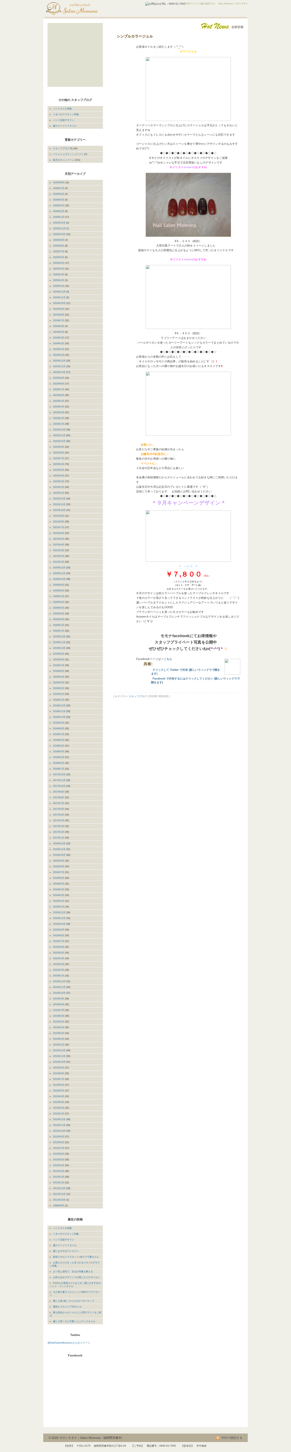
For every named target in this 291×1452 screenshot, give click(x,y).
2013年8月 (58, 1073)
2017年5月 (58, 814)
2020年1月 (58, 630)
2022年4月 (58, 475)
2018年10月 (59, 717)
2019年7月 (58, 665)
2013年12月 (59, 1050)
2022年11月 (59, 435)
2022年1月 (58, 493)
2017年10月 (59, 786)
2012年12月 (59, 1119)
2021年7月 (58, 527)
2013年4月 (58, 1096)
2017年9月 (58, 791)
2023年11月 (59, 366)
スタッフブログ (138, 696)
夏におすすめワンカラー (66, 1251)
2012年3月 (58, 1171)
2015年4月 (58, 958)
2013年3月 (58, 1102)
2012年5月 (58, 1159)
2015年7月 (58, 941)
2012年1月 (58, 1182)
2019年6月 (58, 671)
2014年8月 (58, 1004)
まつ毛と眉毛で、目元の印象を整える (73, 1271)
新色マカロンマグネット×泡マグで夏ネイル (76, 1257)
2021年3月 (58, 550)
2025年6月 (58, 257)
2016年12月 (59, 843)
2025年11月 (59, 228)
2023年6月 (58, 395)
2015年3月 (58, 964)
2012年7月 (58, 1148)
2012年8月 (58, 1142)
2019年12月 (59, 636)
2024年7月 (58, 320)
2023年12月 (59, 360)
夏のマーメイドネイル (64, 126)
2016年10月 (59, 855)
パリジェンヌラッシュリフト (68, 154)
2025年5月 (58, 263)
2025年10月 (59, 234)
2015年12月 (59, 912)
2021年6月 (58, 533)
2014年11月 (59, 987)
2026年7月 (58, 188)
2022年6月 (58, 464)
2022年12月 (59, 429)
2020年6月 (58, 602)
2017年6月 (58, 809)
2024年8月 (58, 314)
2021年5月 (58, 539)
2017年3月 (58, 826)
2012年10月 (59, 1130)
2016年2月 (58, 901)
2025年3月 (58, 274)
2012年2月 (58, 1176)
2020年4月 (58, 613)
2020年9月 (58, 584)
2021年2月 (58, 556)
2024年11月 (59, 297)
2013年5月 (58, 1090)
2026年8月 (58, 182)
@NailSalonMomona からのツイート (69, 1342)
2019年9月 (58, 653)
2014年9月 (58, 998)
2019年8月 (58, 659)
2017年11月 (59, 780)
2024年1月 (58, 355)
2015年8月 (58, 935)
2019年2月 (58, 694)
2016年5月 (58, 883)
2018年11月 (59, 711)
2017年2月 (58, 832)
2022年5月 (58, 470)
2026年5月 (58, 199)
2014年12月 (59, 981)
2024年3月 (58, 343)
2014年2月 (58, 1039)
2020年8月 (58, 590)
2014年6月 (58, 1016)
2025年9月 (58, 240)
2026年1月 (58, 217)
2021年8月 (58, 521)
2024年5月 (58, 332)
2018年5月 (58, 745)
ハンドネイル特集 (62, 108)
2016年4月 (58, 889)
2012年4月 (58, 1165)
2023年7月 (58, 389)
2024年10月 (59, 303)
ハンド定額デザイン (63, 120)
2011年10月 (59, 1199)
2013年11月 (59, 1056)
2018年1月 (58, 768)
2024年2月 (58, 349)
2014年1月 (58, 1044)
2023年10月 (59, 372)
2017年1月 (58, 837)
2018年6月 (58, 740)
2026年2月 (58, 211)
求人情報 (71, 78)
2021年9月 (58, 516)
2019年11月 (59, 642)
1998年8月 (58, 1205)
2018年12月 (59, 705)
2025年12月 (59, 222)
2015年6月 (58, 947)
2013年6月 (58, 1085)
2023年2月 (58, 418)
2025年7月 (58, 251)
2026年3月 (58, 205)
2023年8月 (58, 383)
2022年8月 (58, 452)
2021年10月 (59, 510)
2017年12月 (59, 774)
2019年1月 (58, 699)
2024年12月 (59, 291)
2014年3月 (58, 1033)
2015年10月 (59, 924)
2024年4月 (58, 337)
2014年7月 (58, 1010)
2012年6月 (58, 1153)
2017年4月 (58, 820)
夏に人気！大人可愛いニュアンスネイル (74, 1321)
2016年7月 (58, 872)
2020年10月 (59, 579)
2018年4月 (58, 751)
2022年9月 (58, 447)
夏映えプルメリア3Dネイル (67, 1306)
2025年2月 (58, 280)
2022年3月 (58, 481)
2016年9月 (58, 860)
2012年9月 (58, 1136)
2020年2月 (58, 625)
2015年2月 (58, 970)
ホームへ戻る (71, 28)
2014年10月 (59, 993)
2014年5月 (58, 1021)
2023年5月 (58, 401)
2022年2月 (58, 487)
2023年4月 (58, 406)
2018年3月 (58, 757)
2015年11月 (59, 918)
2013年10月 (59, 1062)
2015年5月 (58, 952)
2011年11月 (59, 1194)
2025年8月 (58, 245)
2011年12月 (59, 1188)
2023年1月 (58, 424)
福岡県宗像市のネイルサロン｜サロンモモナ (82, 8)
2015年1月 (58, 975)
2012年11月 (59, 1125)
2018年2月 (58, 763)
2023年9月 (58, 378)
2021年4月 (58, 544)
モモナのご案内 (71, 36)
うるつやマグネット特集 (66, 114)
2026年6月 (58, 194)
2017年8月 (58, 797)
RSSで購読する (231, 1437)
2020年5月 (58, 607)
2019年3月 (58, 688)
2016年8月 (58, 866)
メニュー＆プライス (71, 44)
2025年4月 (58, 268)
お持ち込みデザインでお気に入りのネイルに (76, 1277)
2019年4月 (58, 682)
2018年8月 (58, 728)
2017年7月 (58, 803)
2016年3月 (58, 895)
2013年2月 (58, 1108)
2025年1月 (58, 286)
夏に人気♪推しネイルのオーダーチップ (73, 1301)
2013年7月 (58, 1079)
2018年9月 (58, 722)
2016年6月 (58, 878)
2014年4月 (58, 1027)
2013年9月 (58, 1067)
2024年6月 (58, 326)
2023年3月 (58, 412)
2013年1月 (58, 1113)
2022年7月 (58, 458)
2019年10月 (59, 648)
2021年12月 (59, 498)
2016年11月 (59, 849)
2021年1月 (58, 561)
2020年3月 (58, 619)
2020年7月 (58, 596)
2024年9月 (58, 309)
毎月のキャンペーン (63, 160)
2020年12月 (59, 567)
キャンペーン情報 (71, 61)
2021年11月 (59, 504)
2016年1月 (58, 906)
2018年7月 (58, 734)
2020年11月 (59, 573)
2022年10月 (59, 441)
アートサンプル (71, 53)
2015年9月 (58, 929)
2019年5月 (58, 676)
